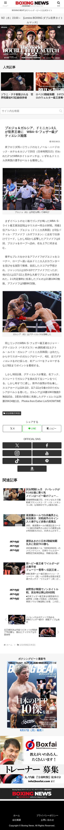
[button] (58, 86)
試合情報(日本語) (13, 413)
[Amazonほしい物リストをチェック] (32, 469)
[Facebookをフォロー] (47, 445)
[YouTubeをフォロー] (47, 453)
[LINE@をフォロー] (47, 461)
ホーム (16, 815)
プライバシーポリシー (47, 815)
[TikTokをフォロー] (17, 461)
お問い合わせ (47, 820)
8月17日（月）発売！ (32, 730)
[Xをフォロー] (17, 445)
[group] (17, 87)
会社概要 (16, 820)
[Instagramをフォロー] (17, 453)
